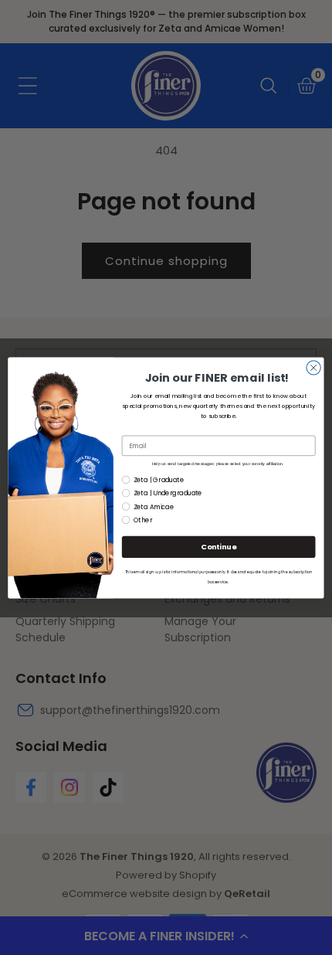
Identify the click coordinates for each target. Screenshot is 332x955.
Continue (218, 547)
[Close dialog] (313, 367)
